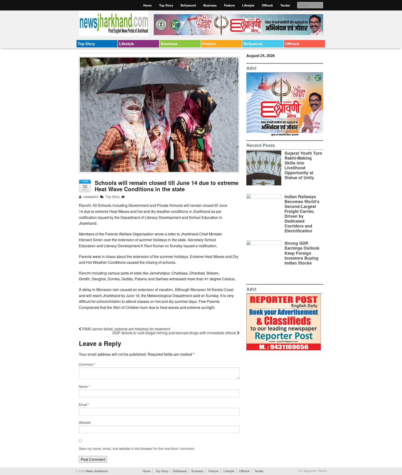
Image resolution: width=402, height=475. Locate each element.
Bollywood (188, 5)
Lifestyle (248, 5)
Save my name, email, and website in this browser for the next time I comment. (137, 448)
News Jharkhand (96, 471)
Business (210, 5)
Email (84, 404)
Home (147, 5)
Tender (285, 5)
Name (84, 386)
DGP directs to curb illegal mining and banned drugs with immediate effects (174, 332)
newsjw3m (90, 196)
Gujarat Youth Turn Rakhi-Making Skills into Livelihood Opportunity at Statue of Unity (303, 165)
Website (85, 422)
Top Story (166, 5)
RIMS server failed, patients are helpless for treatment (125, 328)
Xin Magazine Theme (312, 471)
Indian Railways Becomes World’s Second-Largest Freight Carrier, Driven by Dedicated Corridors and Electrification (302, 214)
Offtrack (267, 5)
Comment (87, 364)
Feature (229, 5)
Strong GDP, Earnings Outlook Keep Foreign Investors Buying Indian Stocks (302, 252)
